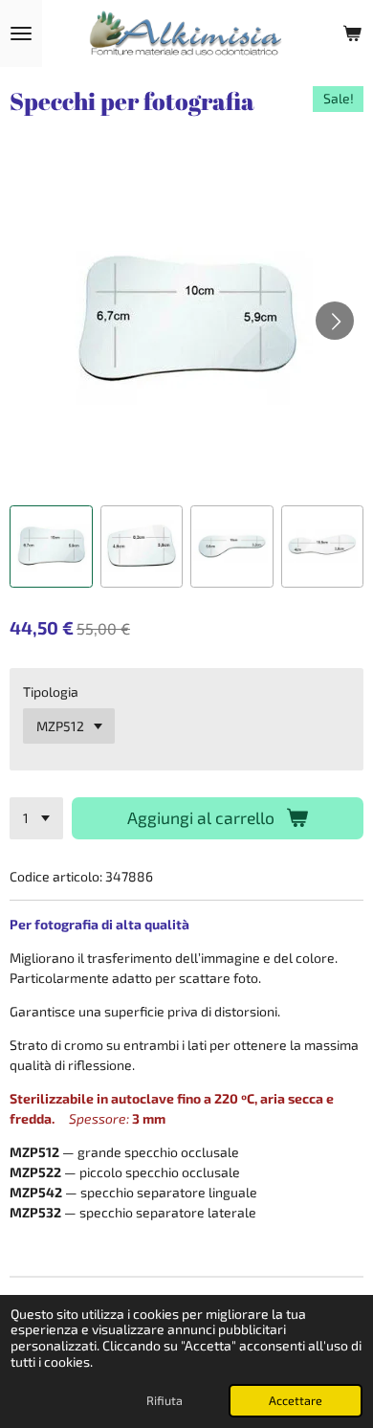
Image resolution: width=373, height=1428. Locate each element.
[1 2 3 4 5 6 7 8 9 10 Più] (36, 818)
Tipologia (50, 691)
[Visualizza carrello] (352, 33)
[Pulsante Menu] (21, 33)
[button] (51, 547)
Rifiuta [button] (164, 1400)
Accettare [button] (295, 1400)
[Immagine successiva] (335, 320)
